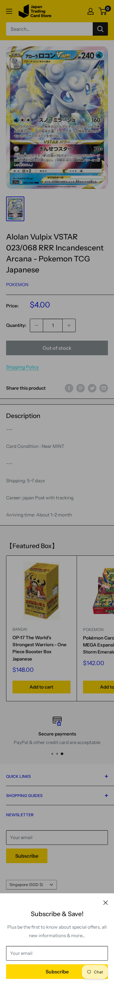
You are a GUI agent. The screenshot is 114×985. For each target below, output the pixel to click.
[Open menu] (9, 11)
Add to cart (41, 687)
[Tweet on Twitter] (92, 388)
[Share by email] (103, 388)
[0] (103, 11)
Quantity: (16, 325)
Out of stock (57, 348)
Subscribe (57, 972)
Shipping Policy (22, 367)
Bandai (19, 629)
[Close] (105, 902)
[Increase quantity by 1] (69, 325)
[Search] (100, 29)
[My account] (91, 11)
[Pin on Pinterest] (80, 388)
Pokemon (17, 284)
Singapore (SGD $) (26, 884)
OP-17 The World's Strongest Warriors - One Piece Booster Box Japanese (39, 648)
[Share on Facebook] (69, 388)
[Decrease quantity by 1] (36, 325)
